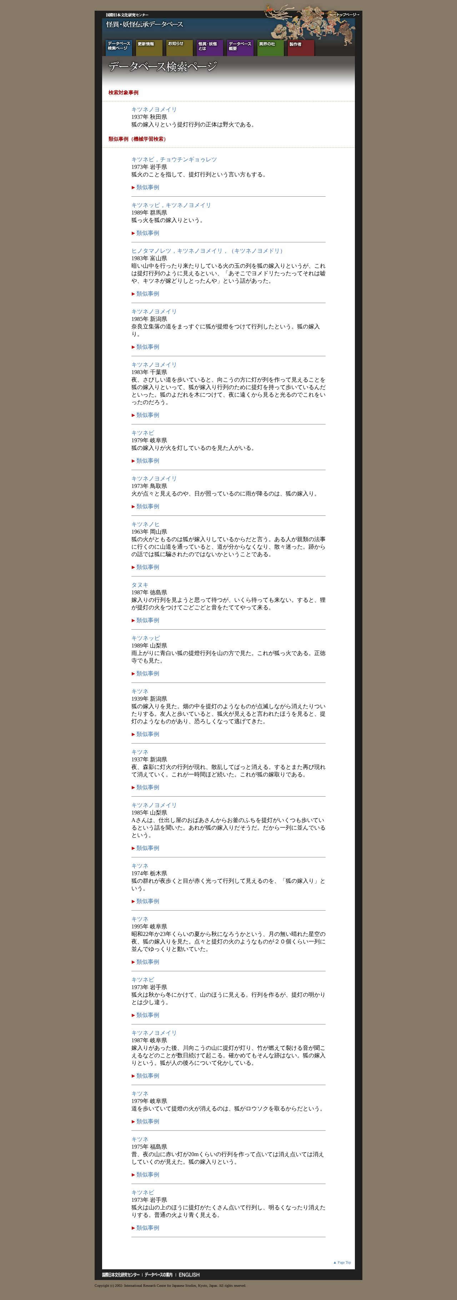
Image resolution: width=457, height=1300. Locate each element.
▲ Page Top (342, 1262)
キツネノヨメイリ (154, 109)
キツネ (140, 691)
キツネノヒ (145, 524)
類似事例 (147, 187)
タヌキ (140, 585)
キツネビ (142, 433)
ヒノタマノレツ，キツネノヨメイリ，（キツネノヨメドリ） (208, 251)
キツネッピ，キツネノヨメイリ (171, 205)
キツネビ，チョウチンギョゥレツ (174, 159)
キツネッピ (145, 638)
